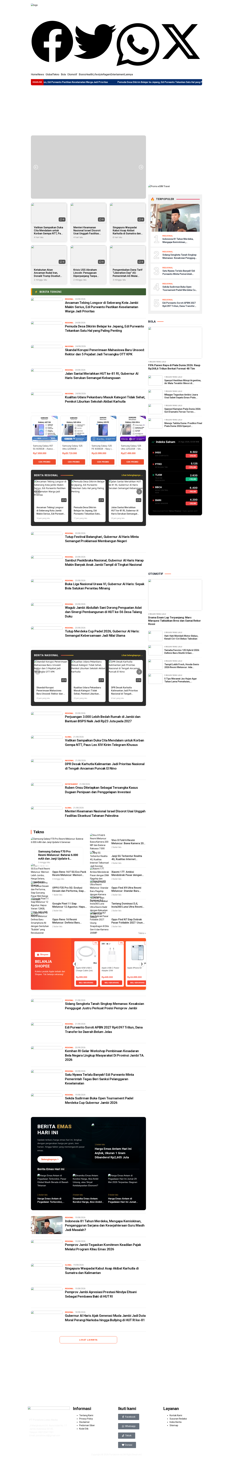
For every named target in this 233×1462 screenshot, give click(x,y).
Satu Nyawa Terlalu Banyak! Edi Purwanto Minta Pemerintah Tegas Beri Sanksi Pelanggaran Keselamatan (99, 1079)
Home (34, 74)
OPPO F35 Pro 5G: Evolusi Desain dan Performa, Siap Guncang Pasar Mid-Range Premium (68, 892)
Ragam (106, 74)
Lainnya (128, 74)
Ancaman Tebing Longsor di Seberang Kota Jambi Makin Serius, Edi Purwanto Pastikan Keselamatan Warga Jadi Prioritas (101, 307)
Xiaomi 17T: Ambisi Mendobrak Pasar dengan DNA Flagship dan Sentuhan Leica (127, 876)
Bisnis (82, 74)
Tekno (56, 74)
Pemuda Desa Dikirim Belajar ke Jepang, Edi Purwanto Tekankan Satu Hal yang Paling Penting (118, 82)
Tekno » (142, 933)
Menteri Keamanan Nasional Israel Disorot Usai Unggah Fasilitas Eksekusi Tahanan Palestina (86, 233)
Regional (69, 299)
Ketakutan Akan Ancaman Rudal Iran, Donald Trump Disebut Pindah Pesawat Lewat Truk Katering (47, 276)
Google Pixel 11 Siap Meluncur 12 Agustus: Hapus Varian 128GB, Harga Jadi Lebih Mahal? (69, 908)
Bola (63, 74)
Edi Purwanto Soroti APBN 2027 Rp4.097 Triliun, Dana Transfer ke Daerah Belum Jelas (179, 306)
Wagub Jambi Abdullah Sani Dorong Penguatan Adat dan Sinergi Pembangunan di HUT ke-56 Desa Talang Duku (103, 612)
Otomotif (72, 74)
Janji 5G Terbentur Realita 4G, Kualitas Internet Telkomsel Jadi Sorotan (126, 859)
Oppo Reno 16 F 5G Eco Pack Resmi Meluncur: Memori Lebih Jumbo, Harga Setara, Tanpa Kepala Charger (69, 876)
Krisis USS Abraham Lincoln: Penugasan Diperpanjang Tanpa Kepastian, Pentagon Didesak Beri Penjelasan (87, 276)
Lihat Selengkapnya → (132, 475)
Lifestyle (98, 74)
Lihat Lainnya (88, 1340)
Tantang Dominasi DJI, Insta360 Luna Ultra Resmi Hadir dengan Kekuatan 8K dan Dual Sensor (127, 908)
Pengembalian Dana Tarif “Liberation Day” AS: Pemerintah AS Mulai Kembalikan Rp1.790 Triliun (127, 276)
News (41, 74)
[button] (52, 42)
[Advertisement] (116, 110)
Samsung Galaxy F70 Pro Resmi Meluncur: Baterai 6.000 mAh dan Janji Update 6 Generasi (58, 855)
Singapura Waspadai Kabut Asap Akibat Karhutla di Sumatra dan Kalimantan (127, 232)
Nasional (69, 346)
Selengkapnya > (49, 1159)
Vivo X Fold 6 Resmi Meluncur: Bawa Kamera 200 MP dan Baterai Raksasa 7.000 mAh (128, 845)
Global (49, 74)
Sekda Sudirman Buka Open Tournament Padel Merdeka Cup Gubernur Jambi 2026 (179, 290)
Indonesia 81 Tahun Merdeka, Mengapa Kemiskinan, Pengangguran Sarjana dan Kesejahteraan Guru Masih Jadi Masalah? (105, 1225)
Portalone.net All (117, 1454)
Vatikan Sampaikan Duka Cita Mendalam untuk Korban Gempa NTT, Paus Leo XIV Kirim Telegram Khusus (49, 233)
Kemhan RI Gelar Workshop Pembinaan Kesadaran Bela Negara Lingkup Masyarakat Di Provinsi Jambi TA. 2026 (104, 1055)
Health (89, 74)
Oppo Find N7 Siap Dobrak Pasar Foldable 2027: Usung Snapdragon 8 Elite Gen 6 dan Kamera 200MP (127, 924)
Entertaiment (117, 74)
